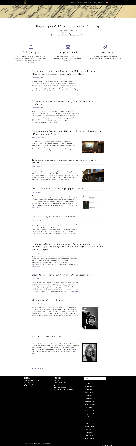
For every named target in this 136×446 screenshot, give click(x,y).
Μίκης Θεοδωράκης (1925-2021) (47, 300)
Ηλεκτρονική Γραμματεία (61, 382)
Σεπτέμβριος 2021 (90, 404)
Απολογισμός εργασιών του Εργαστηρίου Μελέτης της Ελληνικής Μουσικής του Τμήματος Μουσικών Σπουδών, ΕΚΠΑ (65, 72)
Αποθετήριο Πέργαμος (60, 387)
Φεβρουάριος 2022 (90, 398)
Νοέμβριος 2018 (89, 432)
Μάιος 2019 (88, 429)
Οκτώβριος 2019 (89, 426)
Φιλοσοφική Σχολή (29, 382)
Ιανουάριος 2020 (89, 417)
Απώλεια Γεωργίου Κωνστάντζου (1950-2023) (55, 216)
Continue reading (54, 122)
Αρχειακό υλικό (82, 2)
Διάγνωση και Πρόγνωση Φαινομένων (64, 389)
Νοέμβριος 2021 (89, 401)
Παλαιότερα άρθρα (37, 368)
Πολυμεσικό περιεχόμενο (61, 385)
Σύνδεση (57, 393)
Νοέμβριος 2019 (89, 423)
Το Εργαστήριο (72, 2)
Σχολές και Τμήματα (29, 384)
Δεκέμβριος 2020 (89, 410)
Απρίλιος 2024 (89, 392)
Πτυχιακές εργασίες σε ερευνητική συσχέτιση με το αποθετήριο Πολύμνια (64, 102)
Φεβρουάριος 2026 (90, 386)
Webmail (56, 380)
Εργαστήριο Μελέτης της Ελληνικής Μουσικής (39, 443)
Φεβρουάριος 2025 (90, 389)
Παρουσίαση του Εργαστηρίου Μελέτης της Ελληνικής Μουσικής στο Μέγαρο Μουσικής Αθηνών (66, 132)
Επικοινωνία (101, 2)
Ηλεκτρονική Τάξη (59, 384)
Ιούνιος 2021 (88, 407)
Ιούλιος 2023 (88, 395)
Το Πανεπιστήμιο (28, 385)
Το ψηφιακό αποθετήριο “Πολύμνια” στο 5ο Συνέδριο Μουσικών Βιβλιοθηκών (64, 161)
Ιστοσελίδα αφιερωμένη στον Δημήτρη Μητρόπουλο (58, 188)
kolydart (110, 445)
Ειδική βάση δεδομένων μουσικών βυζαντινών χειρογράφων (62, 274)
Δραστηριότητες (92, 2)
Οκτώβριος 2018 (89, 435)
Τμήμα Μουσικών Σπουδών (31, 380)
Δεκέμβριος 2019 (89, 420)
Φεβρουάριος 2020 (90, 414)
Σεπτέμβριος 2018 (90, 438)
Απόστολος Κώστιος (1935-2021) (48, 336)
